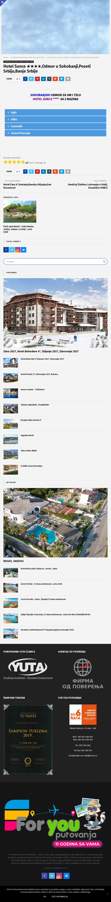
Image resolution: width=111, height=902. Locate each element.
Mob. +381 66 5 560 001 (83, 737)
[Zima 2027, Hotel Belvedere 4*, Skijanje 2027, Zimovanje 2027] (55, 313)
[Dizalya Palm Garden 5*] (10, 424)
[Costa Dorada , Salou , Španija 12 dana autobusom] (10, 603)
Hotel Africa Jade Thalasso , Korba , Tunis (39, 569)
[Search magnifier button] (104, 261)
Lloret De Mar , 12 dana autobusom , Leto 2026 (41, 584)
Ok (44, 897)
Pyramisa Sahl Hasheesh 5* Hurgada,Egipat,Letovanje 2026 (47, 630)
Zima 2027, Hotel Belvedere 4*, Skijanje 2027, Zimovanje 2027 (41, 351)
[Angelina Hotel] (10, 439)
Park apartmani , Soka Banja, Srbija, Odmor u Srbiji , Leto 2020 (18, 229)
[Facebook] (45, 876)
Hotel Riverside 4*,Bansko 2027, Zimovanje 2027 (42, 359)
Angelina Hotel (27, 435)
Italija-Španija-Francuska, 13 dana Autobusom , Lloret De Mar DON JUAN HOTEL (55, 614)
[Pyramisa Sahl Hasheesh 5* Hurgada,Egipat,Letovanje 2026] (10, 633)
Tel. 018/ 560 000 (82, 745)
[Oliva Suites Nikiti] (10, 454)
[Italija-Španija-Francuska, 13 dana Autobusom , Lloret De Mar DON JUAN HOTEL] (10, 618)
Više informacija (60, 897)
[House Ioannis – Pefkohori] (10, 393)
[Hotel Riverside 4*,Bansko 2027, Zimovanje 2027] (10, 363)
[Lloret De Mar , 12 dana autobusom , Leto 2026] (10, 588)
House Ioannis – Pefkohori (33, 389)
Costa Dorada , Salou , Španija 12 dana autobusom (43, 599)
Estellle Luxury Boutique (31, 466)
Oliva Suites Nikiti (29, 451)
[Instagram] (59, 876)
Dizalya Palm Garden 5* (31, 420)
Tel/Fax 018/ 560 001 (83, 750)
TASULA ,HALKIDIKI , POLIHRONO (35, 405)
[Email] (66, 876)
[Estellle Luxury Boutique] (10, 470)
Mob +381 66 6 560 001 (83, 740)
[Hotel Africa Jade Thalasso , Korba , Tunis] (10, 572)
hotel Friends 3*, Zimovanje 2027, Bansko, (39, 374)
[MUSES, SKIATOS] (55, 522)
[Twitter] (52, 876)
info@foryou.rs (90, 756)
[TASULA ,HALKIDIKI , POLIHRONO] (10, 408)
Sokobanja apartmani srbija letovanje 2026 (18, 62)
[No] (107, 894)
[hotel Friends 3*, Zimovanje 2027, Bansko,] (10, 378)
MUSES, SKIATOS (13, 561)
